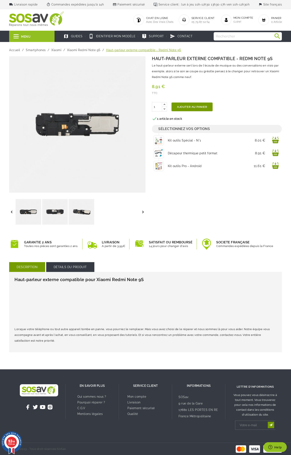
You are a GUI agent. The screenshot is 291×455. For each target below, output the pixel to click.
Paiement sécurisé (141, 408)
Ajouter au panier (192, 106)
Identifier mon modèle (112, 36)
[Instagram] (50, 407)
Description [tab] (27, 267)
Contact (181, 36)
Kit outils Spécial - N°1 (184, 140)
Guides (73, 36)
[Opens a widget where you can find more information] (275, 447)
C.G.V (81, 408)
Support (153, 36)
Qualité (132, 414)
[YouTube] (42, 407)
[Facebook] (28, 407)
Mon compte (136, 396)
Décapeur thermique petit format (193, 153)
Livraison (134, 402)
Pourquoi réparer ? (91, 402)
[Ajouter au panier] (275, 140)
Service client (145, 385)
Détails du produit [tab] (70, 267)
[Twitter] (35, 407)
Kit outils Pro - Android (185, 166)
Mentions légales (90, 414)
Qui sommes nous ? (91, 396)
